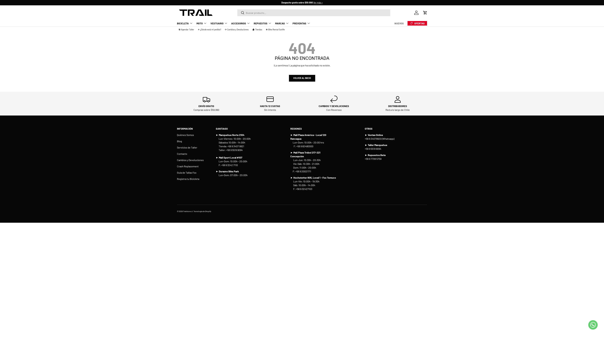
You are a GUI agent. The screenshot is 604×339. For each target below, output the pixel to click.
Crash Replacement (188, 166)
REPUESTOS (260, 23)
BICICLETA (183, 23)
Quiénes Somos (185, 134)
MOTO (199, 23)
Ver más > (318, 2)
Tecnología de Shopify (202, 211)
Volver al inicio (302, 78)
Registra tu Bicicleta (188, 178)
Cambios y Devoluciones (190, 160)
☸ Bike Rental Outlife (275, 29)
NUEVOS (399, 23)
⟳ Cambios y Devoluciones (237, 29)
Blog (179, 141)
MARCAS (280, 23)
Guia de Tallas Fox (186, 172)
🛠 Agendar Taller (186, 29)
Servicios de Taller (187, 147)
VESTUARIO (217, 23)
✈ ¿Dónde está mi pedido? (209, 29)
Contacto (182, 153)
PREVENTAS (299, 23)
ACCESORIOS (238, 23)
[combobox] (313, 12)
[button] (425, 12)
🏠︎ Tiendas (257, 29)
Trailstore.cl (188, 211)
